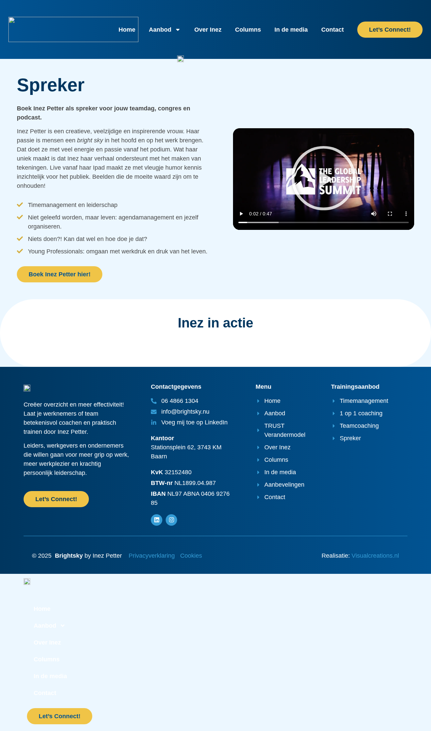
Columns (248, 29)
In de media (291, 29)
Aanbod (160, 29)
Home (127, 29)
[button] (323, 179)
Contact (332, 29)
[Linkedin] (156, 520)
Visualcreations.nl (375, 555)
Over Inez (208, 29)
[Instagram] (171, 520)
